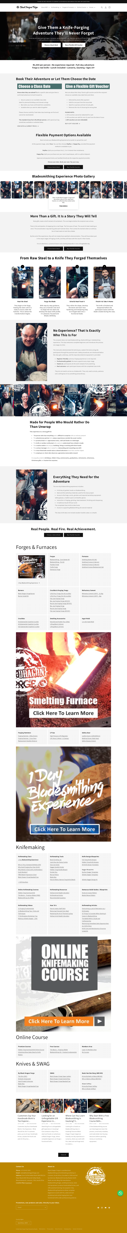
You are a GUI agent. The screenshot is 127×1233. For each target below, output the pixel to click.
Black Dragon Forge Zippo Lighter (60, 1076)
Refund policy (42, 1229)
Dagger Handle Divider (57, 867)
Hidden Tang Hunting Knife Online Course (31, 1050)
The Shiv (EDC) (22, 1076)
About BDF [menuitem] (44, 7)
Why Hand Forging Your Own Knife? (29, 867)
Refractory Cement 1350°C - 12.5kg (92, 593)
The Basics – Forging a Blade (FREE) (29, 895)
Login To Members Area (89, 1050)
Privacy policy (50, 1229)
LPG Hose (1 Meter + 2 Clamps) (59, 738)
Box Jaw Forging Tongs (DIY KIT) (60, 601)
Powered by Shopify (33, 1229)
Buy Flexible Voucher (73, 167)
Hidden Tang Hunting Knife (26, 893)
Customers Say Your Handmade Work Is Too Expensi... (27, 1118)
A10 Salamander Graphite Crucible (28, 627)
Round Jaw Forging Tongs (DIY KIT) (61, 603)
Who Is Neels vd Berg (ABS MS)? (91, 1079)
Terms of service (58, 1229)
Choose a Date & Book (53, 535)
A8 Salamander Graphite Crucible (28, 624)
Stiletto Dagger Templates (90, 875)
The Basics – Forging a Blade (59, 1050)
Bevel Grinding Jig (55, 860)
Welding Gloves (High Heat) (90, 738)
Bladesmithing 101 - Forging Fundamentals (63, 1052)
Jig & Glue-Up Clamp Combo (59, 862)
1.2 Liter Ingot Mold (88, 622)
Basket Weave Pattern (88, 895)
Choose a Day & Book (51, 45)
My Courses (85, 1052)
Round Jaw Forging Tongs (58, 608)
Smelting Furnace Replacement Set (93, 567)
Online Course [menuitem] (81, 7)
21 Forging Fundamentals (26, 908)
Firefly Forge (54, 567)
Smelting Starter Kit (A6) (89, 559)
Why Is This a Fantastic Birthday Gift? (29, 865)
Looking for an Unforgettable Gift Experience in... (50, 1118)
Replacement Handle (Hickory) (27, 741)
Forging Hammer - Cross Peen (27, 738)
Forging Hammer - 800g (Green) (27, 736)
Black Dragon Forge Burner (26, 593)
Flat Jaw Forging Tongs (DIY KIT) (60, 611)
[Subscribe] (45, 1207)
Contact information (77, 1229)
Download (28, 1183)
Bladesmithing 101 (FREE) (26, 898)
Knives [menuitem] (91, 7)
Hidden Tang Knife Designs (90, 862)
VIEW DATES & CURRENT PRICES (27, 126)
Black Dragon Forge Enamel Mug (60, 1079)
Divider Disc (53, 872)
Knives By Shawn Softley (89, 1086)
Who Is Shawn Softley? (89, 1089)
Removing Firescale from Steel (59, 911)
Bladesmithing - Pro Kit (57, 562)
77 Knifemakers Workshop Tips (27, 916)
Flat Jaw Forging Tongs (57, 598)
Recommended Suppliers (58, 898)
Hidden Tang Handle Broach (58, 870)
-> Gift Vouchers (23, 882)
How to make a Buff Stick (57, 908)
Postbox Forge (54, 564)
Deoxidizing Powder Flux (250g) (60, 622)
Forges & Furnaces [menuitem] (68, 7)
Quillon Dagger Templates (90, 872)
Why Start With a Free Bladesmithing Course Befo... (99, 1118)
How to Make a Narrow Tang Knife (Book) (62, 880)
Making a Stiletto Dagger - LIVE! (27, 918)
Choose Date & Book (53, 167)
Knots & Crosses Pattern (89, 893)
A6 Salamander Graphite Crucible (28, 622)
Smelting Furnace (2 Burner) (90, 564)
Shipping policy (67, 1229)
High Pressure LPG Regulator (59, 736)
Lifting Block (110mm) (57, 624)
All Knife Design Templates (90, 865)
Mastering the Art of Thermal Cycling (61, 913)
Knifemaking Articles (56, 895)
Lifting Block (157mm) (57, 627)
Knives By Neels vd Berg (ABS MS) (92, 1076)
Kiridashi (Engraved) (24, 1079)
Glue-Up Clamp (54, 865)
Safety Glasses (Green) (89, 741)
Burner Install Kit (23, 596)
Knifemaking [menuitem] (55, 7)
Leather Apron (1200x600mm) (91, 736)
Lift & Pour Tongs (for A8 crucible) (60, 596)
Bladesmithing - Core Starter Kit (60, 559)
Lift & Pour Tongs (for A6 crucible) (60, 593)
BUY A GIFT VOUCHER (71, 124)
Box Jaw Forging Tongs (57, 606)
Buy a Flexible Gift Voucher (74, 45)
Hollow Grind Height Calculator (59, 893)
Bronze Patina (54, 875)
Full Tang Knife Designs (89, 860)
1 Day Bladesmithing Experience (28, 583)
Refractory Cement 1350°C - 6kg (91, 596)
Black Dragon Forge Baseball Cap (28, 877)
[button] (102, 7)
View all (63, 1155)
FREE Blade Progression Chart (27, 875)
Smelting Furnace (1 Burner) (90, 562)
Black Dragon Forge (24, 1229)
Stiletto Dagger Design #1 (90, 880)
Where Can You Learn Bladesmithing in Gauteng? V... (75, 1118)
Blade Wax (53, 877)
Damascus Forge (55, 570)
